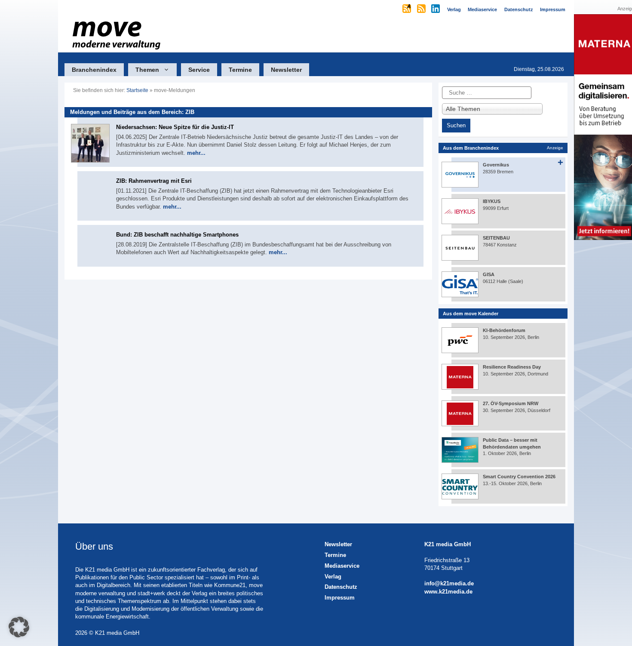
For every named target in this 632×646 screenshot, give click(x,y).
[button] (19, 627)
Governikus (496, 164)
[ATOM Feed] (407, 9)
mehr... (196, 153)
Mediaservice (342, 566)
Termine (240, 69)
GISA (488, 274)
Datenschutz (341, 587)
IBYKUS (491, 201)
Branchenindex (94, 69)
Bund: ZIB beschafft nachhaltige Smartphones (177, 234)
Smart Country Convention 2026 (519, 476)
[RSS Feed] (422, 9)
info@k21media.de (449, 583)
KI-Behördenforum (504, 330)
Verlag (333, 576)
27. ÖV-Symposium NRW (510, 403)
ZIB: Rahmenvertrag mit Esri (154, 181)
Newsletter (286, 69)
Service (199, 69)
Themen (147, 69)
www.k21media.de (448, 591)
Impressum (340, 597)
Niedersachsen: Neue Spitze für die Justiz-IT (175, 127)
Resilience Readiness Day (512, 366)
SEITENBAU (496, 237)
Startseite (137, 90)
